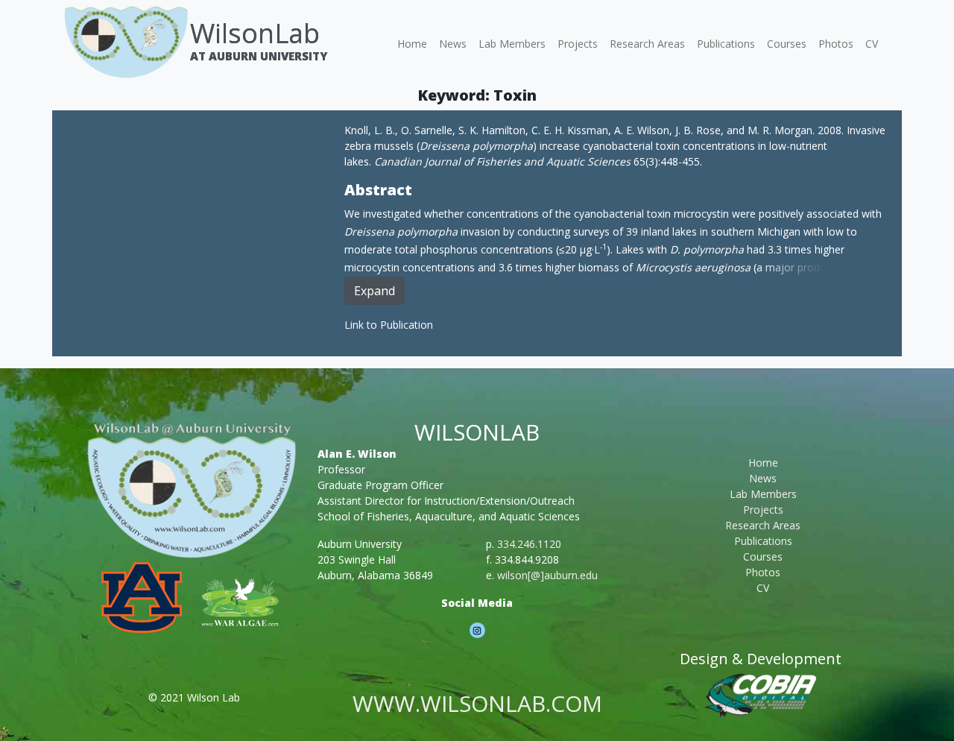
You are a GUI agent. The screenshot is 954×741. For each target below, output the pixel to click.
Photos (835, 44)
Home (412, 44)
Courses (786, 44)
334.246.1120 (529, 544)
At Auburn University (258, 55)
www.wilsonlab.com (477, 703)
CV (871, 44)
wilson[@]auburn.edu (547, 575)
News (453, 44)
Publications (726, 44)
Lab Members (512, 44)
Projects (577, 44)
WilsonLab (255, 33)
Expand (374, 291)
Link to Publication (388, 325)
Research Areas (647, 44)
